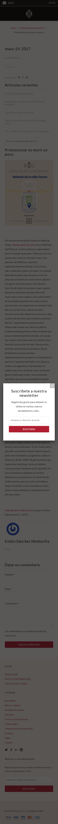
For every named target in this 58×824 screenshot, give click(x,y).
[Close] (52, 385)
